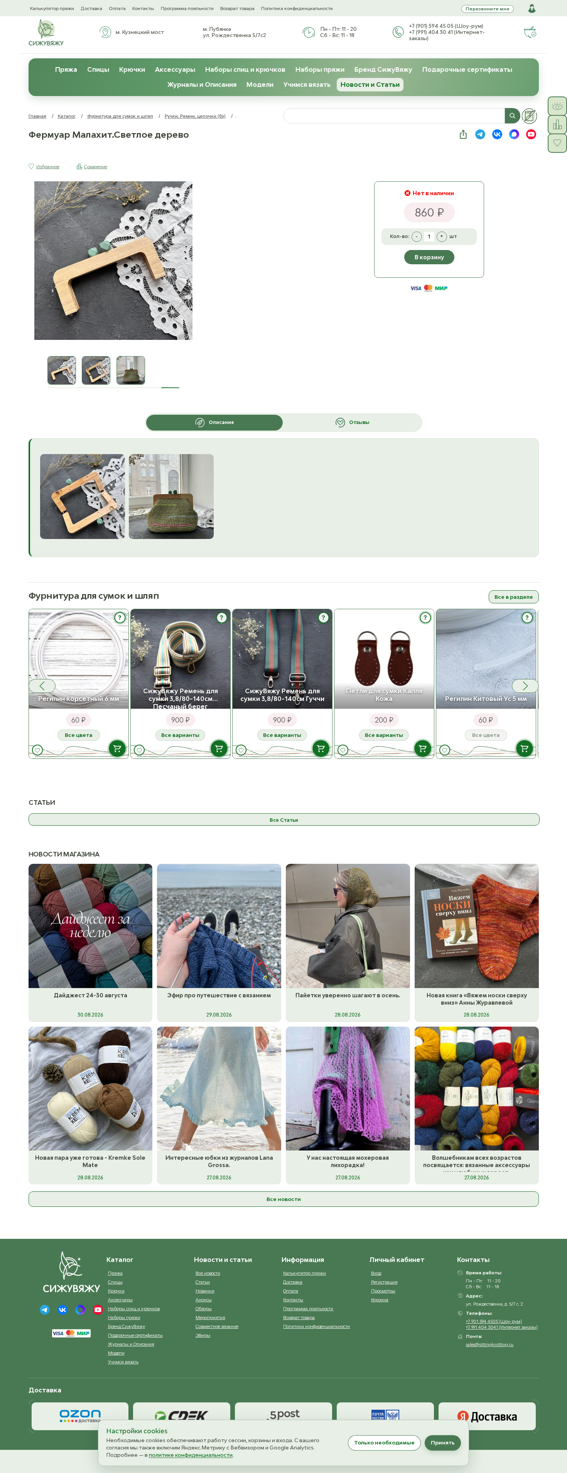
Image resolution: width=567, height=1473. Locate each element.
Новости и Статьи (370, 84)
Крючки (132, 69)
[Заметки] (529, 116)
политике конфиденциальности (191, 1455)
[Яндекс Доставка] (487, 1416)
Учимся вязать (307, 84)
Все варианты (180, 735)
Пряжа (66, 69)
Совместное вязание (217, 1326)
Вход (376, 1272)
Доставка (91, 8)
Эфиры (203, 1335)
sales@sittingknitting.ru (489, 1344)
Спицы (98, 69)
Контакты (143, 8)
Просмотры (383, 1290)
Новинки (205, 1290)
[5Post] (283, 1416)
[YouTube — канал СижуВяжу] (531, 134)
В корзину (429, 257)
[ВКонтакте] (62, 1309)
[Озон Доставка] (80, 1416)
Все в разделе (513, 597)
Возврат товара (237, 8)
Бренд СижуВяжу (383, 69)
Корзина (379, 1299)
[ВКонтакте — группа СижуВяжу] (497, 134)
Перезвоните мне (488, 8)
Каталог (67, 115)
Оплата (117, 8)
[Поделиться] (463, 134)
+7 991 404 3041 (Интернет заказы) (502, 1326)
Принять (443, 1442)
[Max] (80, 1309)
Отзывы (359, 422)
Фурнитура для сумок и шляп (120, 115)
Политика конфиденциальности (297, 8)
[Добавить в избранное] (37, 750)
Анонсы (204, 1299)
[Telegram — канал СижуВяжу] (480, 134)
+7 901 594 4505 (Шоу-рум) (494, 1321)
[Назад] (42, 686)
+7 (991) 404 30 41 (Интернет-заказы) (447, 35)
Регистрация (384, 1281)
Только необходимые (384, 1442)
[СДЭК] (181, 1416)
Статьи (203, 1281)
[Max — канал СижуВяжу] (514, 134)
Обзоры (204, 1308)
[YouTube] (97, 1309)
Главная (37, 115)
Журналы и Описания (201, 84)
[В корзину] (117, 748)
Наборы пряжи (319, 69)
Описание (221, 422)
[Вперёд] (525, 686)
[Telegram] (44, 1309)
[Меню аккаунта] (532, 8)
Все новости (284, 1199)
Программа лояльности (187, 8)
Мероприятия (210, 1317)
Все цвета (78, 735)
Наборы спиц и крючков (245, 69)
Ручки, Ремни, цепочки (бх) (195, 115)
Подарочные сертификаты (467, 69)
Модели (259, 84)
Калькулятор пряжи (52, 8)
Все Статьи (284, 820)
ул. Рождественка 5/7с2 (234, 35)
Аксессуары (175, 69)
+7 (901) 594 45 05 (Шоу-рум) (446, 26)
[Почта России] (385, 1416)
